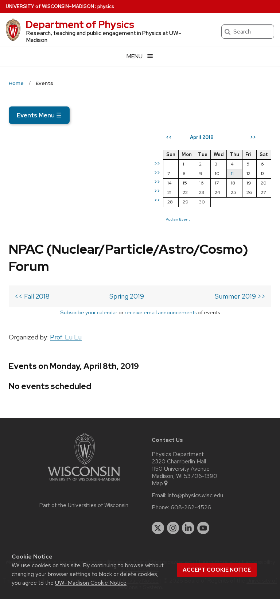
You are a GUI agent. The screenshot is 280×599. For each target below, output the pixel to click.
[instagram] (173, 528)
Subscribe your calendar (88, 312)
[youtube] (203, 528)
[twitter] (158, 528)
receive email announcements (161, 312)
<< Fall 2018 (32, 296)
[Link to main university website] (83, 482)
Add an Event (178, 219)
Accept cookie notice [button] (217, 569)
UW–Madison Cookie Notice (91, 583)
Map (157, 483)
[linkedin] (188, 528)
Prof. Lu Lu (66, 337)
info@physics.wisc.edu (195, 495)
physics (105, 6)
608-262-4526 (191, 507)
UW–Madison (50, 6)
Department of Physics (80, 24)
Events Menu (39, 115)
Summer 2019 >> (240, 296)
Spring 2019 (126, 296)
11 (232, 173)
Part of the (83, 505)
